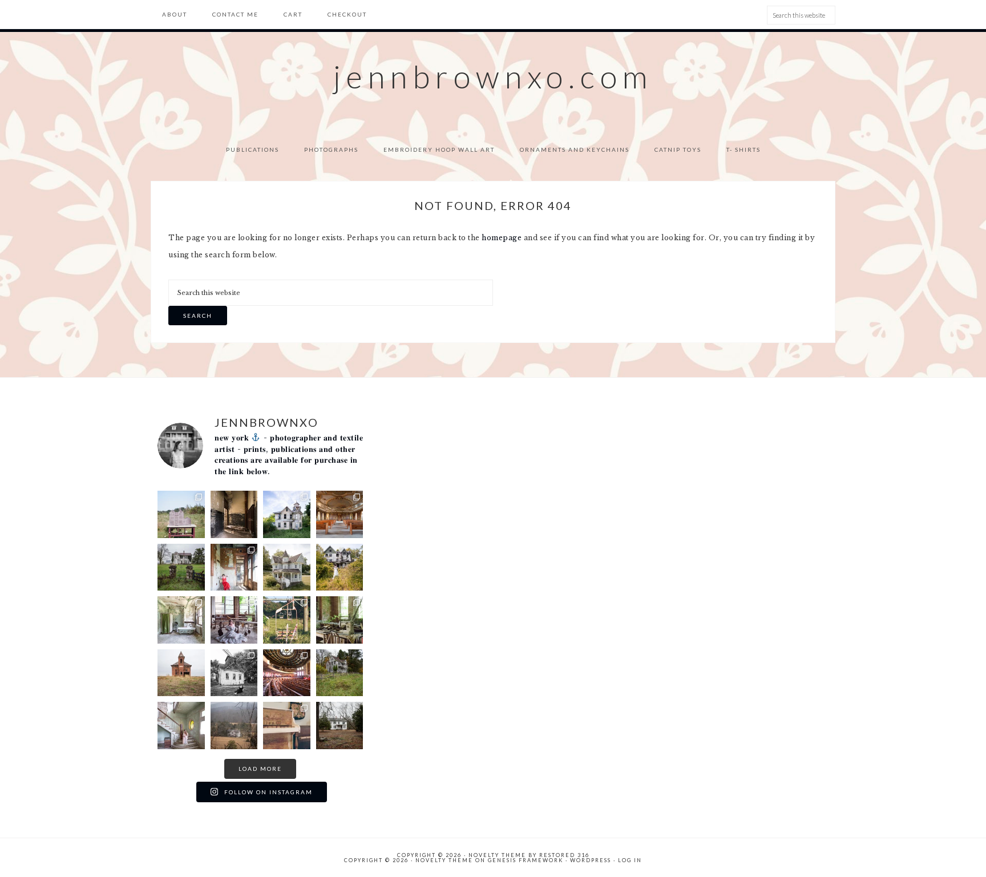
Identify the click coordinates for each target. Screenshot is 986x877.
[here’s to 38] (234, 673)
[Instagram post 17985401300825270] (181, 673)
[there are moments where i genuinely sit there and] (234, 620)
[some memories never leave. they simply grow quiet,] (181, 567)
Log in (630, 860)
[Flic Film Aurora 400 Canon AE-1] (286, 620)
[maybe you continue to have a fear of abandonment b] (234, 567)
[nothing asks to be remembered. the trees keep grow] (286, 514)
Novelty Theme (444, 860)
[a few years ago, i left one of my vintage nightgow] (286, 673)
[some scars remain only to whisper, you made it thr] (181, 725)
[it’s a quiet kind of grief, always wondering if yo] (286, 567)
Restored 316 (564, 855)
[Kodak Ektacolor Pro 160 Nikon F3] (339, 620)
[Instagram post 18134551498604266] (181, 620)
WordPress (590, 860)
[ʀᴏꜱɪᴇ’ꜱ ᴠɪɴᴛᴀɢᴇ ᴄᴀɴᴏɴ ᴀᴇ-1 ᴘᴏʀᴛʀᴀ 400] (286, 725)
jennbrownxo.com (493, 76)
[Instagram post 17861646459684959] (339, 673)
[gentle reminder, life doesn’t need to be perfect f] (339, 567)
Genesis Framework (525, 860)
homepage (502, 237)
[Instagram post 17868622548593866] (234, 514)
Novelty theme (497, 855)
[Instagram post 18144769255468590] (339, 725)
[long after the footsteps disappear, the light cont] (339, 514)
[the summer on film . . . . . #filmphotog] (181, 514)
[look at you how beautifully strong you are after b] (234, 725)
